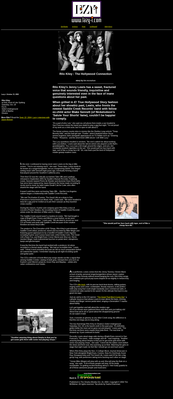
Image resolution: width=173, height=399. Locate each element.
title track (81, 285)
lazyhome (64, 27)
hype (83, 27)
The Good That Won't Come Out (110, 297)
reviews (75, 27)
